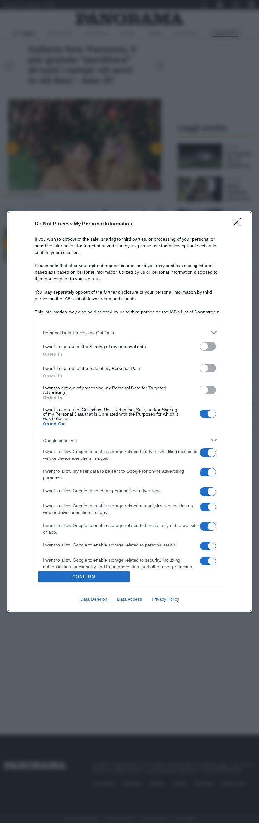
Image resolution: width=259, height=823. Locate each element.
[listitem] (129, 332)
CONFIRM (84, 577)
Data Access (129, 599)
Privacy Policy (165, 599)
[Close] (239, 224)
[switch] (208, 346)
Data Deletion (93, 599)
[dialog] (129, 411)
